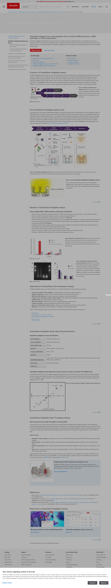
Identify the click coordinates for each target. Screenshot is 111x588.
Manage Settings (7, 583)
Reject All (103, 583)
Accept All (92, 583)
